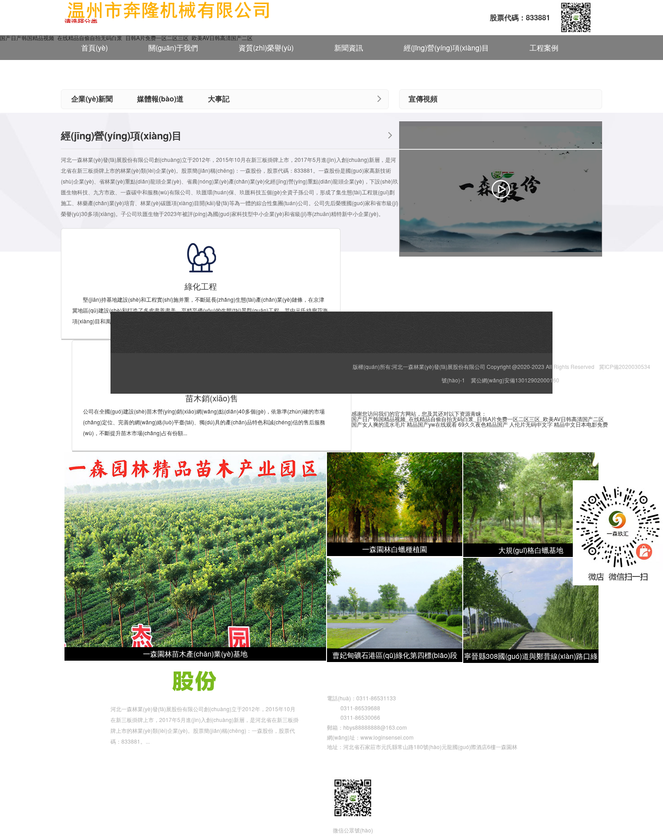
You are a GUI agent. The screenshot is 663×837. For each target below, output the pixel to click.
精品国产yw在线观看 (432, 424)
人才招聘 (95, 73)
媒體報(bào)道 (160, 98)
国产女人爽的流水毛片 (378, 424)
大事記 (219, 98)
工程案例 (543, 47)
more (379, 99)
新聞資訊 (348, 47)
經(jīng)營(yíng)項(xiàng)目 (446, 47)
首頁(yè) (94, 47)
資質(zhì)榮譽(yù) (266, 47)
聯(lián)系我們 (173, 73)
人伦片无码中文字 (530, 424)
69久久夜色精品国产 (483, 424)
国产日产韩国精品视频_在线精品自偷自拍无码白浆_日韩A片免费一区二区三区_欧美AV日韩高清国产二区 (477, 419)
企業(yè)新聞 (92, 98)
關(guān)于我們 (173, 47)
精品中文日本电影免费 (581, 424)
